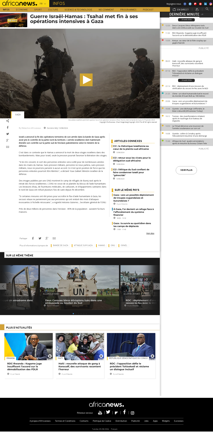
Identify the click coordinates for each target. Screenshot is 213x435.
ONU (113, 245)
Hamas (101, 245)
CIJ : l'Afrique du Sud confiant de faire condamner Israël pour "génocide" (131, 172)
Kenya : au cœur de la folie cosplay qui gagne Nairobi (189, 41)
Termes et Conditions (65, 421)
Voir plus (186, 170)
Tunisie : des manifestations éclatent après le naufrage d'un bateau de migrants (188, 118)
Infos (6, 10)
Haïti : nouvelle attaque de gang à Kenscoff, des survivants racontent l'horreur (187, 63)
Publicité (135, 421)
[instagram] (132, 412)
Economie (22, 10)
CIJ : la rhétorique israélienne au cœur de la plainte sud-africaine (131, 147)
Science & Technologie (78, 10)
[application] (80, 73)
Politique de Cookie (102, 421)
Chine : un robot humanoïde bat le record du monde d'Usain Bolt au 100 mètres (190, 94)
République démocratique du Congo (128, 358)
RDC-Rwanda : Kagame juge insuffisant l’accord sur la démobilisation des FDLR (189, 34)
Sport (38, 10)
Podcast (148, 10)
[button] (86, 79)
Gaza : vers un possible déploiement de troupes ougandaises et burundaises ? (189, 102)
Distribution (121, 421)
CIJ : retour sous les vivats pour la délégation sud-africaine (132, 159)
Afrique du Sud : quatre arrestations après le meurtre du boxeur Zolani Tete (189, 142)
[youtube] (100, 412)
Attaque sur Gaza (83, 245)
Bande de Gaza (60, 245)
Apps (155, 421)
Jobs (146, 421)
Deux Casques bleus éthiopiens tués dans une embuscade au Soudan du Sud (190, 26)
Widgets (166, 421)
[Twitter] (108, 412)
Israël (124, 245)
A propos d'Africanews (40, 421)
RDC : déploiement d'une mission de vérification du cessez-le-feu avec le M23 (190, 87)
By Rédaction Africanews (30, 128)
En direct (182, 10)
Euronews (178, 421)
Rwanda (11, 358)
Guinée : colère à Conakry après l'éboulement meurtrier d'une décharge (189, 134)
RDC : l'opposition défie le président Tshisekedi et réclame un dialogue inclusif (188, 73)
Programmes (128, 10)
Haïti (60, 358)
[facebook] (125, 412)
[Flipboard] (117, 412)
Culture (53, 10)
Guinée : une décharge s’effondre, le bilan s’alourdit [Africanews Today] (188, 109)
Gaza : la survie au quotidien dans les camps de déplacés (132, 225)
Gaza (18, 115)
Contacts (84, 421)
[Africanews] (18, 3)
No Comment (106, 10)
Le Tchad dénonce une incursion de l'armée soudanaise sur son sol (188, 127)
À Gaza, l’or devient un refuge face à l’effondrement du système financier (133, 212)
